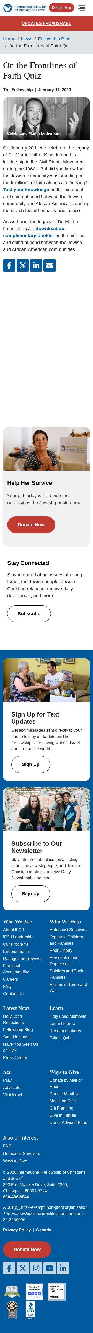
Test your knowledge (26, 189)
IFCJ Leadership (18, 937)
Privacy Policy (17, 1230)
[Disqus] (46, 344)
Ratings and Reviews (22, 958)
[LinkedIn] (63, 1268)
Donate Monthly (64, 1094)
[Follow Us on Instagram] (36, 1268)
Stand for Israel (17, 1037)
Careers (10, 979)
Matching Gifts (63, 1101)
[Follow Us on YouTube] (49, 1268)
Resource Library (65, 1031)
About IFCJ (13, 930)
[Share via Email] (49, 265)
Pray (7, 1080)
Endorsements (16, 951)
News (27, 38)
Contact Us (13, 994)
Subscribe (29, 613)
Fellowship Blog (54, 38)
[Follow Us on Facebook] (9, 1268)
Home (9, 38)
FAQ (7, 986)
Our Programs (16, 944)
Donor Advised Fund (68, 1122)
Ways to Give (15, 1161)
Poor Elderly (61, 950)
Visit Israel (12, 1095)
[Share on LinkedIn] (36, 265)
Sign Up (31, 764)
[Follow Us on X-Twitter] (23, 1268)
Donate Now (61, 8)
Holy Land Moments (68, 1016)
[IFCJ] (25, 8)
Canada (43, 1230)
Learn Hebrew (63, 1023)
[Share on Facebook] (9, 265)
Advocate (11, 1087)
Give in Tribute (63, 1115)
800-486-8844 (16, 1197)
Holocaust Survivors (68, 930)
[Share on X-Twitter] (23, 265)
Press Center (15, 1057)
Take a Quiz (60, 1038)
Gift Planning (61, 1108)
